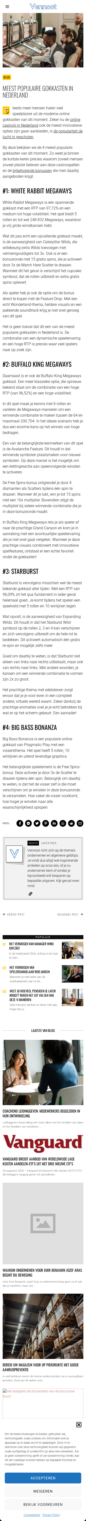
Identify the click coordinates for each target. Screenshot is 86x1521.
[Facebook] (19, 823)
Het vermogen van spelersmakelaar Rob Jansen (30, 969)
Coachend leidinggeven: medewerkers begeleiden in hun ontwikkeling (41, 1113)
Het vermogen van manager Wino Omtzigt (31, 946)
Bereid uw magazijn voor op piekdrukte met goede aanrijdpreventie (41, 1367)
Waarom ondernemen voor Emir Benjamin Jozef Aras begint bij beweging (42, 1272)
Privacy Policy (51, 1515)
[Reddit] (71, 823)
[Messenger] (28, 823)
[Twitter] (37, 823)
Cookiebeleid (32, 1515)
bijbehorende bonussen (32, 170)
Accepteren (43, 1478)
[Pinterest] (45, 823)
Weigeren (43, 1491)
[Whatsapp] (62, 823)
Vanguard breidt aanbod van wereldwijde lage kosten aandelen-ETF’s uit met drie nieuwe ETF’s (39, 1161)
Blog (7, 77)
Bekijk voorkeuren (43, 1504)
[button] (78, 1424)
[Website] (30, 894)
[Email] (80, 823)
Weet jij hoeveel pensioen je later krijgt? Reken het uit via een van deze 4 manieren (33, 995)
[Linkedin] (54, 823)
